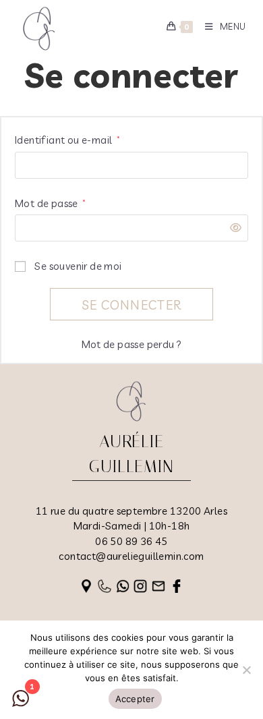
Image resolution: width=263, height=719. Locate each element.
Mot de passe (50, 203)
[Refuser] (246, 670)
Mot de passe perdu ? (132, 344)
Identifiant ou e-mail (67, 139)
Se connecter (132, 305)
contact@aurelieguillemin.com (131, 556)
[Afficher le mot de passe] (232, 228)
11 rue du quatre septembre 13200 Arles (131, 511)
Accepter (135, 698)
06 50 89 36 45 (131, 541)
